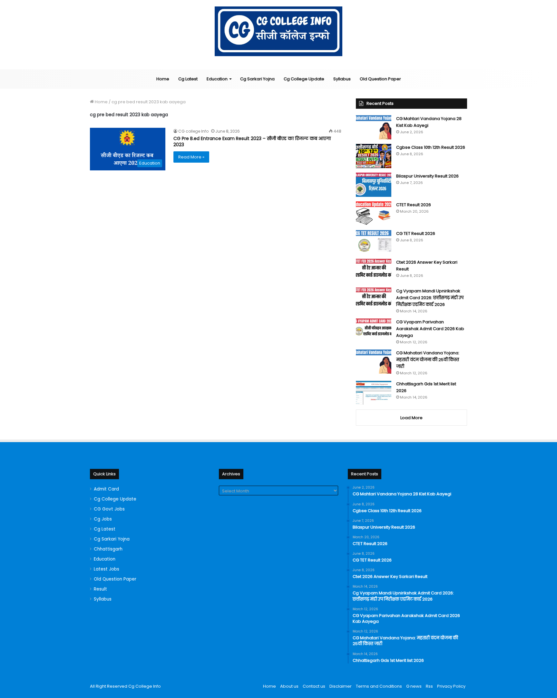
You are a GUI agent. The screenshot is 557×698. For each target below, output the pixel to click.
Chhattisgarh (108, 549)
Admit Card (106, 489)
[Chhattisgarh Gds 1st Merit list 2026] (373, 392)
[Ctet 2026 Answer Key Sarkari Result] (373, 271)
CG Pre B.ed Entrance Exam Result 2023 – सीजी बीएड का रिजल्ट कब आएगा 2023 (252, 141)
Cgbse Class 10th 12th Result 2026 (430, 147)
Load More (411, 418)
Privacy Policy (451, 686)
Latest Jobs (106, 569)
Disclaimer (340, 686)
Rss (429, 686)
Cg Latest (188, 79)
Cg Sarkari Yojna (257, 79)
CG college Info (193, 131)
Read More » (191, 157)
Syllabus (342, 79)
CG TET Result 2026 (415, 233)
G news (414, 686)
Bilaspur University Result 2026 (427, 176)
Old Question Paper (380, 79)
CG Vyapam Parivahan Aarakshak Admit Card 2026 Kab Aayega (430, 329)
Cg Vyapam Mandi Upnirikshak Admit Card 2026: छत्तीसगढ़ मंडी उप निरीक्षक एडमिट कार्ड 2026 (430, 298)
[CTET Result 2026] (373, 213)
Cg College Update (304, 79)
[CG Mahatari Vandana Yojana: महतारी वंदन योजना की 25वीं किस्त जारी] (373, 361)
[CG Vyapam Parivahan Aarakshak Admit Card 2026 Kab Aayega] (373, 331)
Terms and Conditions (379, 686)
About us (289, 686)
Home (162, 79)
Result (100, 589)
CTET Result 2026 (413, 205)
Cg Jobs (103, 519)
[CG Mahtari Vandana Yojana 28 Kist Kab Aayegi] (373, 127)
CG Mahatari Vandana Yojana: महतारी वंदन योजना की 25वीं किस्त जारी (427, 359)
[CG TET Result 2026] (373, 242)
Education (217, 79)
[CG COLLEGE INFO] (279, 31)
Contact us (314, 686)
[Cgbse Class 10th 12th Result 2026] (373, 156)
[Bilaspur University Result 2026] (373, 185)
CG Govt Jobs (109, 509)
